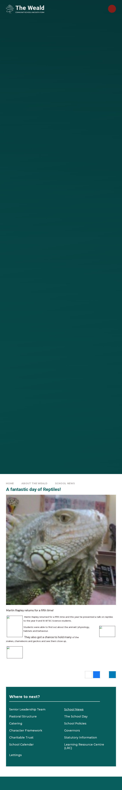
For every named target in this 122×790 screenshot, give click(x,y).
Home (10, 483)
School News (65, 483)
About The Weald (34, 483)
